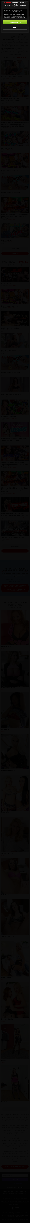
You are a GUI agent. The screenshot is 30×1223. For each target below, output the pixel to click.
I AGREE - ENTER (15, 22)
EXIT (15, 27)
